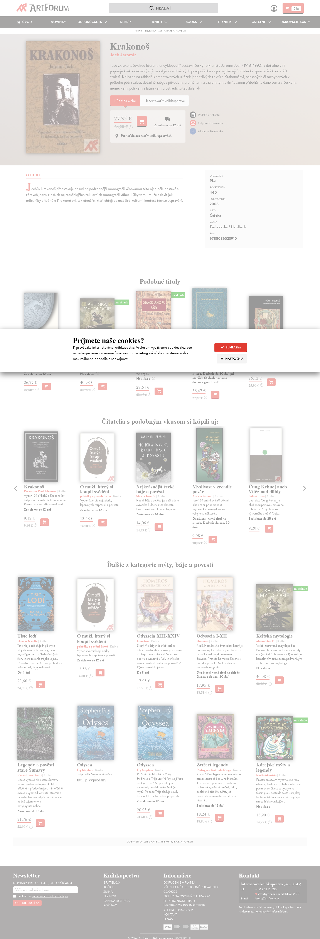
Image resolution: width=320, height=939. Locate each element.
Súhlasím (233, 347)
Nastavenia (234, 358)
